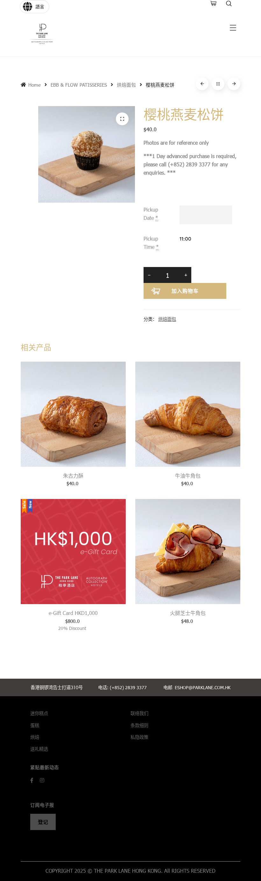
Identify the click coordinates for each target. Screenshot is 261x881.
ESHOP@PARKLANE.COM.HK (202, 687)
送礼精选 (39, 749)
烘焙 (34, 737)
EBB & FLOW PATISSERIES (79, 85)
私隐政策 (139, 737)
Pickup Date (151, 213)
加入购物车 (185, 290)
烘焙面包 (126, 85)
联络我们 (139, 713)
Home (34, 85)
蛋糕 (34, 725)
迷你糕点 (39, 713)
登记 (43, 822)
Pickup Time (151, 242)
